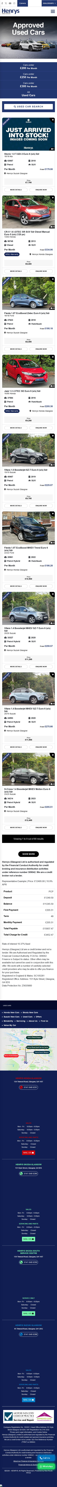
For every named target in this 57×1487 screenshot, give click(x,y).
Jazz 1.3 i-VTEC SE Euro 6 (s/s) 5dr (22, 392)
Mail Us (27, 1153)
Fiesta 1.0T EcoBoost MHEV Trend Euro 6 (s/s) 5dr (26, 550)
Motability (8, 1021)
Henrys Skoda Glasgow (29, 1164)
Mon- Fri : (21, 1213)
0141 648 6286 (30, 1173)
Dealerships (48, 3)
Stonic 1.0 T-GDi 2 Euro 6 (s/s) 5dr (21, 155)
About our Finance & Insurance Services (28, 1461)
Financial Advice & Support (28, 1465)
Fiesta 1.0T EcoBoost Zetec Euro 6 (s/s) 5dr (27, 314)
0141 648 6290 (30, 1262)
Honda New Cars (11, 1012)
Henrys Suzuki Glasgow (28, 1325)
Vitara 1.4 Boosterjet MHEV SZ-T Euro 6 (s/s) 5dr (27, 630)
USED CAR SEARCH (29, 106)
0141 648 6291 (30, 1087)
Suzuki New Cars (12, 1017)
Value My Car (10, 1025)
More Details (16, 190)
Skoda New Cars (30, 1012)
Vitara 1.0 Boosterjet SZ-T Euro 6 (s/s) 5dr (25, 471)
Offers (39, 1017)
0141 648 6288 (30, 1334)
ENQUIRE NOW (41, 190)
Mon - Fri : (21, 1126)
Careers (22, 3)
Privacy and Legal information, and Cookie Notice (28, 1432)
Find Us (44, 1021)
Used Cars (7, 1005)
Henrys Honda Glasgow (28, 1078)
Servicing (20, 1021)
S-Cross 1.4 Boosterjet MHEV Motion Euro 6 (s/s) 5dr (27, 791)
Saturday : (21, 1130)
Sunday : (25, 1133)
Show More (28, 854)
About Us (33, 1021)
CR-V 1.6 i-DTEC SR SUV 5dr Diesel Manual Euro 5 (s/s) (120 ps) (27, 234)
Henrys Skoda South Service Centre (28, 1252)
